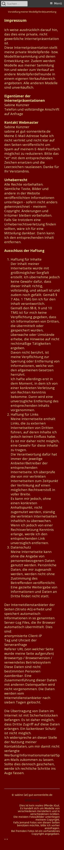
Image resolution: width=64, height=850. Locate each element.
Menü (58, 3)
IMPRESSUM (32, 800)
